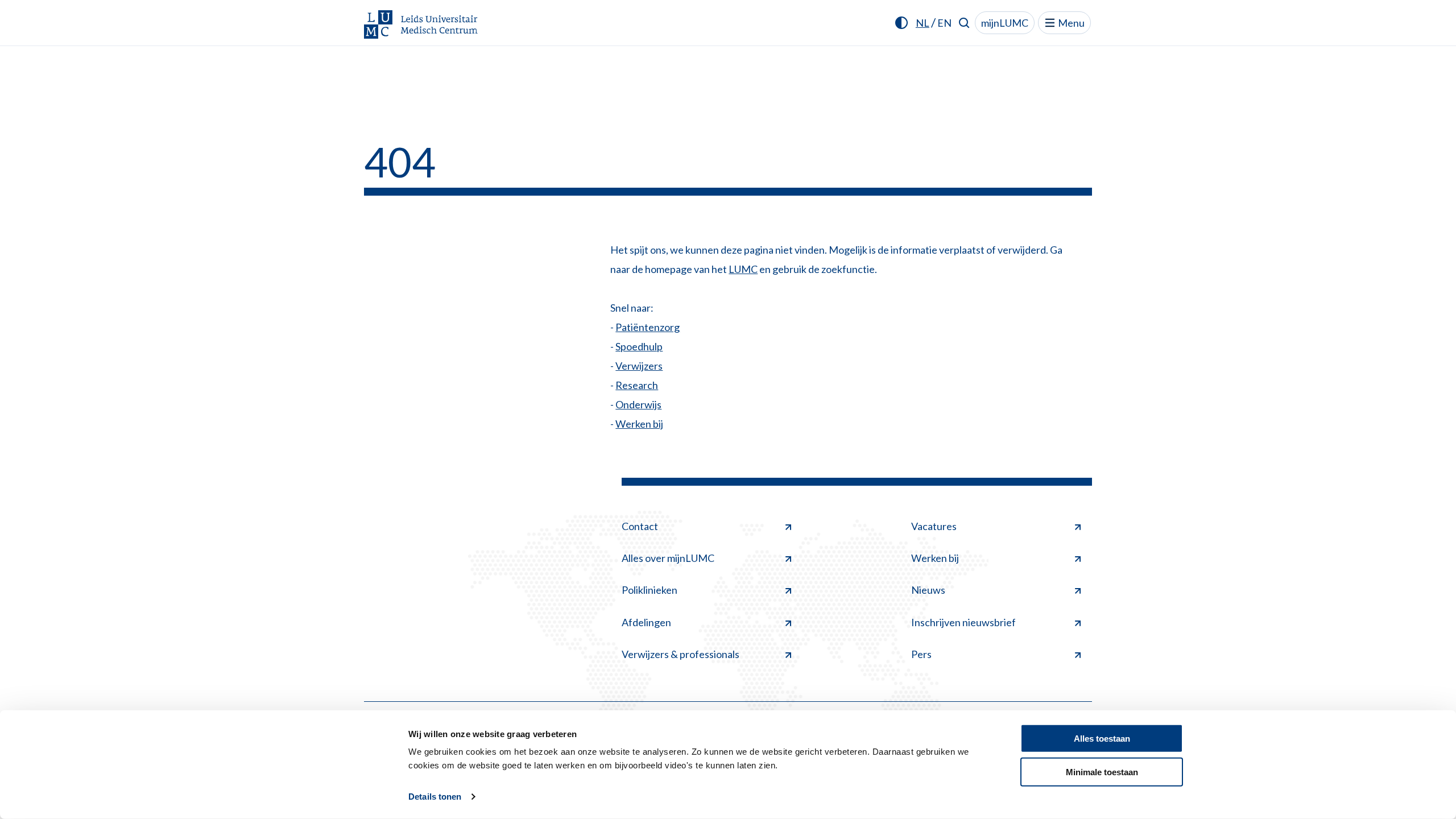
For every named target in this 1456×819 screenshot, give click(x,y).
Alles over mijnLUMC (668, 558)
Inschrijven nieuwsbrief (963, 622)
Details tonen (434, 796)
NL (922, 22)
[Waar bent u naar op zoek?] (964, 22)
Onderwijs (638, 404)
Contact (640, 526)
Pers (921, 654)
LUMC (743, 269)
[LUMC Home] (421, 25)
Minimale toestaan (1102, 771)
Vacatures (934, 526)
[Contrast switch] (901, 22)
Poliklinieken (649, 590)
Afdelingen (646, 622)
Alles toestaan (1102, 738)
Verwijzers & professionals (680, 654)
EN (944, 22)
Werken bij (639, 423)
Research (636, 385)
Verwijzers (639, 365)
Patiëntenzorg (647, 327)
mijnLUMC (1004, 22)
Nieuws (928, 590)
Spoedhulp (639, 346)
